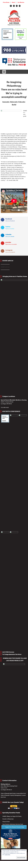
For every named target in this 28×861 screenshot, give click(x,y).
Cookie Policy (7, 854)
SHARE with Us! (7, 261)
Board (13, 2)
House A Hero (6, 821)
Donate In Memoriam (8, 819)
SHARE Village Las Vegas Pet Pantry (11, 816)
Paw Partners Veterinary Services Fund (12, 824)
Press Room (6, 2)
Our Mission (21, 2)
